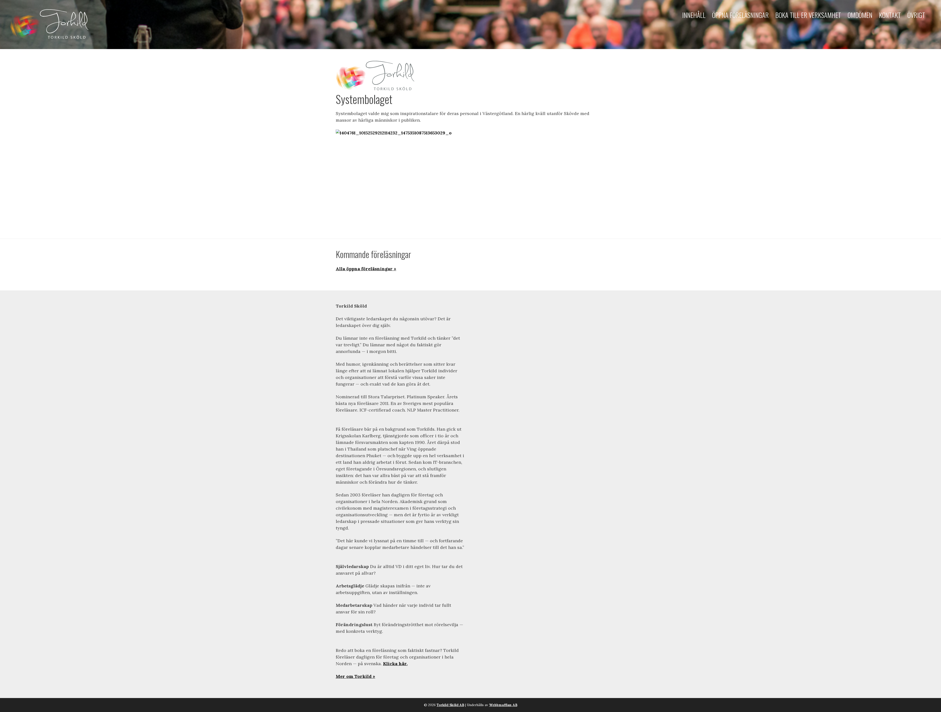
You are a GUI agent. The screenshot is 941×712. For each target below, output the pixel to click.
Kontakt (890, 15)
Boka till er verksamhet (808, 15)
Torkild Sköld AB (450, 705)
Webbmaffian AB (503, 705)
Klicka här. (395, 663)
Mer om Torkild (353, 676)
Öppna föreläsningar (740, 15)
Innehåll (694, 15)
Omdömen (860, 15)
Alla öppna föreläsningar (364, 269)
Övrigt (916, 15)
